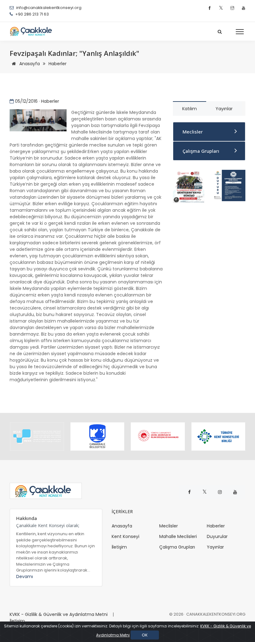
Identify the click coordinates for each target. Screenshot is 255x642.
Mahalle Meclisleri (178, 536)
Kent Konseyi (125, 536)
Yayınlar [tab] (224, 109)
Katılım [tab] (189, 109)
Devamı (24, 576)
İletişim (119, 547)
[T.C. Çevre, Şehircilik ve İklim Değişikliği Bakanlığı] (158, 436)
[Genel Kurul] (229, 185)
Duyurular (217, 536)
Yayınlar (215, 547)
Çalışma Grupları (201, 151)
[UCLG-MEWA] (37, 436)
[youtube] (243, 8)
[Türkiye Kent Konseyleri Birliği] (218, 436)
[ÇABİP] (188, 186)
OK (145, 635)
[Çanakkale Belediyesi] (97, 436)
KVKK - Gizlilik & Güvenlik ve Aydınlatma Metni (59, 614)
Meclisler (193, 132)
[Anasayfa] (33, 31)
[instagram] (233, 8)
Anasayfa (29, 64)
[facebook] (210, 8)
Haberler (58, 64)
